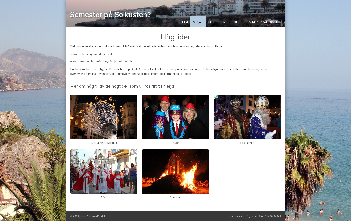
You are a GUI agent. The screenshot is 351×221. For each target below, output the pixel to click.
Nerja (197, 22)
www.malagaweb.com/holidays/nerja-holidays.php (101, 61)
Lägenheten (216, 22)
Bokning (253, 22)
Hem (185, 22)
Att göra (271, 22)
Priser (237, 22)
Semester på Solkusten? (110, 14)
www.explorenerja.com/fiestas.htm (92, 54)
